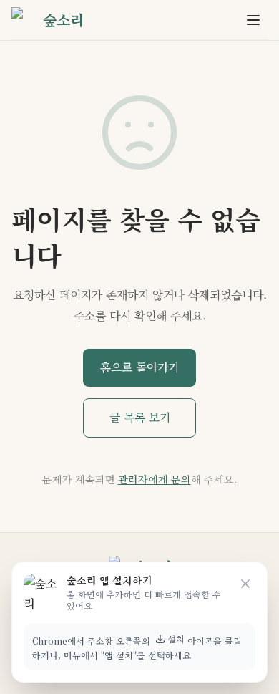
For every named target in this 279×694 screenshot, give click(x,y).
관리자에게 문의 (154, 479)
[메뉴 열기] (253, 20)
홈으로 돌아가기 (139, 367)
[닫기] (245, 584)
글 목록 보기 (139, 417)
